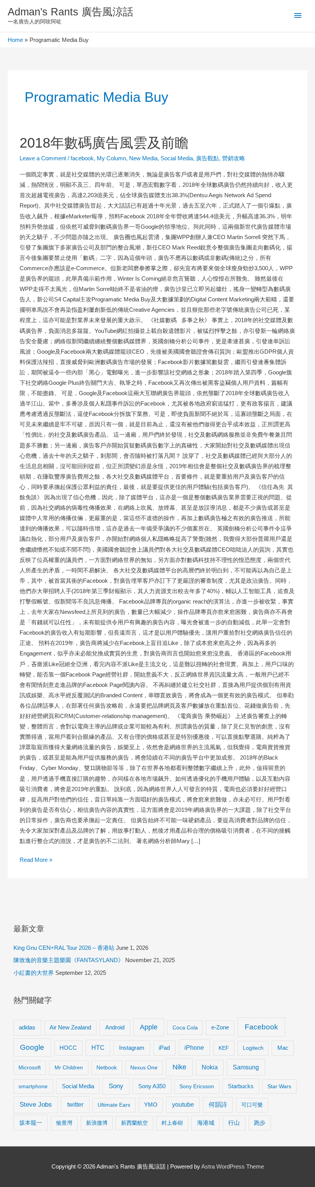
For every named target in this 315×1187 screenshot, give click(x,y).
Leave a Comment (43, 158)
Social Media (177, 158)
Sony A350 (152, 1086)
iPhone (194, 1047)
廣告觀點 (207, 158)
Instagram (131, 1047)
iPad (164, 1047)
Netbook (106, 1067)
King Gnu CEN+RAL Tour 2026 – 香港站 (63, 948)
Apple (149, 1027)
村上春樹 (172, 1123)
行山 (234, 1123)
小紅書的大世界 (33, 973)
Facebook (261, 1027)
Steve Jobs (36, 1104)
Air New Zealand (70, 1027)
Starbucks (241, 1086)
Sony (116, 1086)
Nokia (210, 1067)
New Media (143, 158)
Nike (179, 1067)
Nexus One (144, 1067)
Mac (282, 1048)
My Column (111, 158)
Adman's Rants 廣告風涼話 (70, 12)
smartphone (33, 1086)
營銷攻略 (233, 158)
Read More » (36, 860)
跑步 (259, 1123)
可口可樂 (252, 1105)
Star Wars (279, 1086)
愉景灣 (64, 1123)
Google (32, 1047)
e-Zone (220, 1027)
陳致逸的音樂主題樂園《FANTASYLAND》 (68, 960)
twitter (75, 1104)
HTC (97, 1047)
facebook (82, 158)
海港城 (205, 1123)
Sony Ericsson (196, 1086)
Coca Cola (185, 1027)
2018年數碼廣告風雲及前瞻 (104, 143)
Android (114, 1027)
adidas (27, 1027)
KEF (224, 1048)
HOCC (68, 1048)
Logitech (253, 1048)
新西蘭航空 (134, 1123)
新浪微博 (97, 1123)
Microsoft (29, 1067)
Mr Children (69, 1067)
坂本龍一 (30, 1122)
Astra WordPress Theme (232, 1167)
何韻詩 (218, 1104)
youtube (183, 1104)
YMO (151, 1105)
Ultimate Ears (114, 1105)
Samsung (246, 1067)
